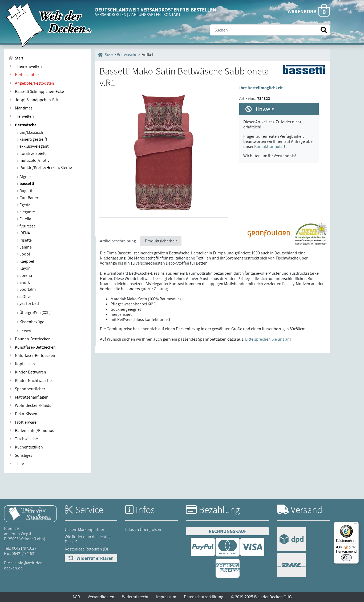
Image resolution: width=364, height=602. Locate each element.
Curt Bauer (28, 197)
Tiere (18, 463)
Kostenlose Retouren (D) (86, 549)
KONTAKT (172, 14)
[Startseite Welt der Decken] (30, 513)
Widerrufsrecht (135, 597)
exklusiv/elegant (33, 146)
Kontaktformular (269, 146)
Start (18, 58)
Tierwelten (23, 116)
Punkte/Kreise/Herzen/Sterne (45, 167)
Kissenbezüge (31, 322)
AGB (76, 597)
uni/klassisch (31, 132)
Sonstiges (22, 455)
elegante (27, 212)
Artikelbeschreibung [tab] (118, 241)
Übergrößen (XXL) (35, 312)
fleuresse (27, 226)
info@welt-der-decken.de (23, 565)
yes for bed (29, 303)
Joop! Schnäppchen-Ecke (36, 100)
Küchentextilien (28, 447)
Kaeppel (26, 261)
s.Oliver (26, 296)
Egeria (24, 205)
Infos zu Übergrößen (143, 529)
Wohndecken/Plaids (32, 405)
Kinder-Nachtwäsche (32, 380)
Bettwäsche (25, 125)
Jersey (25, 331)
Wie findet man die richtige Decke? (88, 539)
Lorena (25, 275)
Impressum (166, 597)
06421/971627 (24, 548)
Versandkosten (101, 597)
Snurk (24, 282)
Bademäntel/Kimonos (33, 430)
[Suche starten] (324, 30)
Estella (25, 219)
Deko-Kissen (25, 413)
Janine (25, 247)
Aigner (25, 176)
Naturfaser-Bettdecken (34, 355)
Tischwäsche (25, 439)
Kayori (25, 268)
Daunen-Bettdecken (32, 339)
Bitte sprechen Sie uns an (267, 339)
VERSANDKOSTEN (110, 14)
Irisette (25, 240)
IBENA (24, 233)
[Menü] (355, 525)
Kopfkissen (24, 364)
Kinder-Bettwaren (29, 372)
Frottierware (25, 422)
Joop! (24, 254)
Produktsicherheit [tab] (161, 241)
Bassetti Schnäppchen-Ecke (38, 91)
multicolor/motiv (34, 160)
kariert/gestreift (33, 139)
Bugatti (25, 191)
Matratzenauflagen (30, 397)
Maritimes (23, 108)
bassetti (26, 183)
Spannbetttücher (29, 389)
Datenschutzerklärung (203, 597)
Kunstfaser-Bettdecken (34, 347)
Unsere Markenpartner (84, 529)
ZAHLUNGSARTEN (145, 14)
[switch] (346, 557)
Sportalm (27, 289)
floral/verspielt (32, 153)
